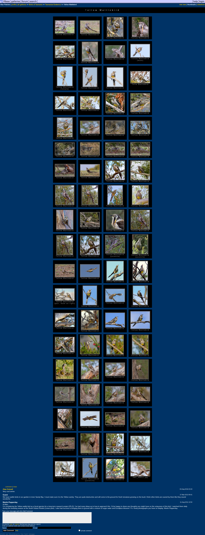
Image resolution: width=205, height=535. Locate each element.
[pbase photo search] (33, 3)
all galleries (22, 4)
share (15, 487)
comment (8, 487)
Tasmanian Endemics (53, 4)
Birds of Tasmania (35, 4)
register (17, 524)
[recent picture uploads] (16, 3)
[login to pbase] (202, 3)
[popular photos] (114, 3)
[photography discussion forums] (25, 3)
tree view (182, 4)
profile (14, 4)
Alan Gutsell (8, 489)
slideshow (201, 4)
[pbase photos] (5, 3)
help (16, 530)
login (11, 524)
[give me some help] (195, 3)
